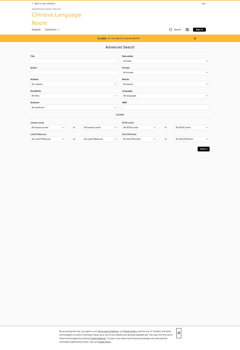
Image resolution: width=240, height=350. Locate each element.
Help (203, 4)
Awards (125, 79)
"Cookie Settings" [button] (98, 338)
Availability (35, 91)
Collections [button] (51, 29)
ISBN (124, 102)
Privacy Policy (130, 331)
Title (32, 56)
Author (33, 68)
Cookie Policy (104, 342)
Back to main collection (44, 4)
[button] (174, 30)
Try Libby (101, 38)
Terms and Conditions (108, 331)
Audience (34, 102)
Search (203, 149)
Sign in (199, 29)
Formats (126, 68)
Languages (127, 91)
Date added (127, 56)
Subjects (36, 29)
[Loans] (187, 30)
